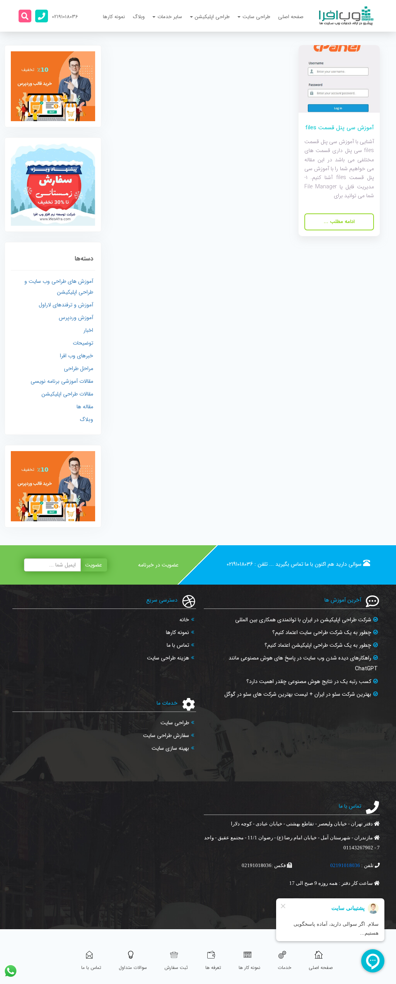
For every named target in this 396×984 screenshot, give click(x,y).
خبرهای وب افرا (76, 356)
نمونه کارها (114, 17)
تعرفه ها (213, 967)
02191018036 (240, 564)
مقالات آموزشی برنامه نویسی (62, 381)
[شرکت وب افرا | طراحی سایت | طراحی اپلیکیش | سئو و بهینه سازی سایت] (346, 15)
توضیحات (83, 343)
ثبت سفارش (176, 967)
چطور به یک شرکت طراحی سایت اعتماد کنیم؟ (321, 632)
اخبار (88, 330)
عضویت (93, 565)
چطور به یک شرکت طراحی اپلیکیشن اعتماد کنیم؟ (318, 645)
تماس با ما (178, 645)
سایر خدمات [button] (169, 17)
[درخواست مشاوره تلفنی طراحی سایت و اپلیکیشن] (41, 16)
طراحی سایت (174, 723)
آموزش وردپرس (76, 317)
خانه (184, 619)
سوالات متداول (133, 967)
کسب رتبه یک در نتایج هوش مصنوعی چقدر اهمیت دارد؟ (308, 681)
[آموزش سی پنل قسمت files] (339, 78)
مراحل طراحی (78, 368)
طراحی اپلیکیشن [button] (212, 17)
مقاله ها (85, 406)
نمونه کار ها (249, 967)
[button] (25, 16)
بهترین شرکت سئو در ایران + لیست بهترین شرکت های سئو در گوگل (297, 694)
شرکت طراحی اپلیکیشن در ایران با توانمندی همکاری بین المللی (303, 619)
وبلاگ (139, 17)
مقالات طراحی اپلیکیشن (67, 394)
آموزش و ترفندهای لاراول (66, 305)
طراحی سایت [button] (256, 17)
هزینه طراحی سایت (168, 658)
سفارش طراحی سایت (166, 735)
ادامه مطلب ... (339, 222)
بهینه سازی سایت (170, 748)
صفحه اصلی (291, 17)
